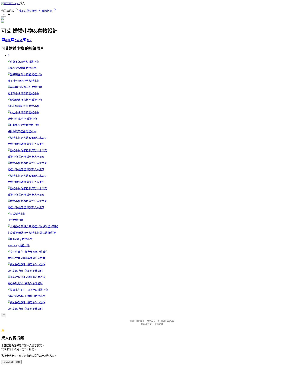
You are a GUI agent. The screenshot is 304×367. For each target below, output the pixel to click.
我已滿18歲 (8, 362)
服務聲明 (159, 324)
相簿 (8, 40)
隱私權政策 (146, 324)
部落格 (19, 40)
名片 (29, 40)
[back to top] (3, 315)
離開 (18, 362)
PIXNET (140, 321)
